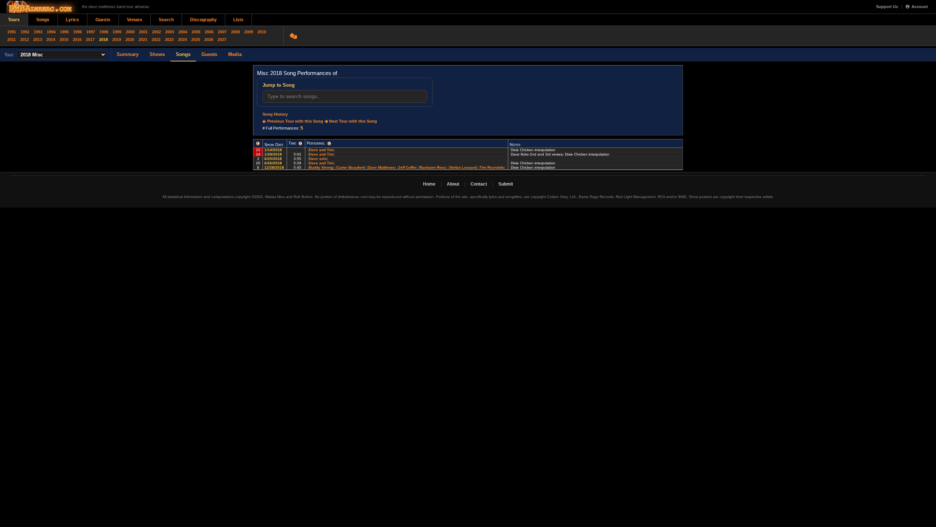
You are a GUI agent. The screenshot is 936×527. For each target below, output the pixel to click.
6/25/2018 (273, 159)
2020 (129, 39)
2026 (208, 39)
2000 (130, 32)
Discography (203, 19)
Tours (14, 19)
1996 (77, 32)
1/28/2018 (273, 154)
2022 (156, 39)
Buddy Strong (321, 167)
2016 (77, 39)
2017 (90, 39)
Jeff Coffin (407, 167)
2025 (195, 39)
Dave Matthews (381, 167)
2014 (50, 39)
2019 (116, 39)
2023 (169, 39)
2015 (64, 39)
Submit (505, 184)
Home (429, 184)
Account (920, 6)
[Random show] (294, 36)
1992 (24, 32)
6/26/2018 (273, 163)
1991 (11, 32)
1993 (38, 32)
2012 (24, 39)
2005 (196, 32)
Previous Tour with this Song (294, 121)
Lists (238, 19)
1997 (90, 32)
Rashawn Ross (432, 167)
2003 (169, 32)
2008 (235, 32)
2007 (222, 32)
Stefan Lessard (462, 167)
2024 (182, 39)
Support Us (887, 6)
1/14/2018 (273, 150)
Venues (134, 19)
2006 (209, 32)
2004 (182, 32)
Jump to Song (279, 85)
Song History (275, 114)
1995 (64, 32)
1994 (51, 32)
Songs (42, 19)
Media (235, 54)
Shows (157, 54)
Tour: (9, 54)
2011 (11, 39)
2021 (143, 39)
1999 (117, 32)
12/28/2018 (274, 167)
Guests (102, 19)
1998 (103, 32)
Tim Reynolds (492, 167)
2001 (143, 32)
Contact (479, 184)
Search (166, 19)
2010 (261, 32)
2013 (37, 39)
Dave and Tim (321, 150)
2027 (222, 39)
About (453, 184)
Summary (128, 54)
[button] (258, 143)
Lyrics (72, 19)
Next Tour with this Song (352, 121)
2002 (156, 32)
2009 (248, 32)
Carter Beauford (350, 167)
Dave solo (318, 159)
